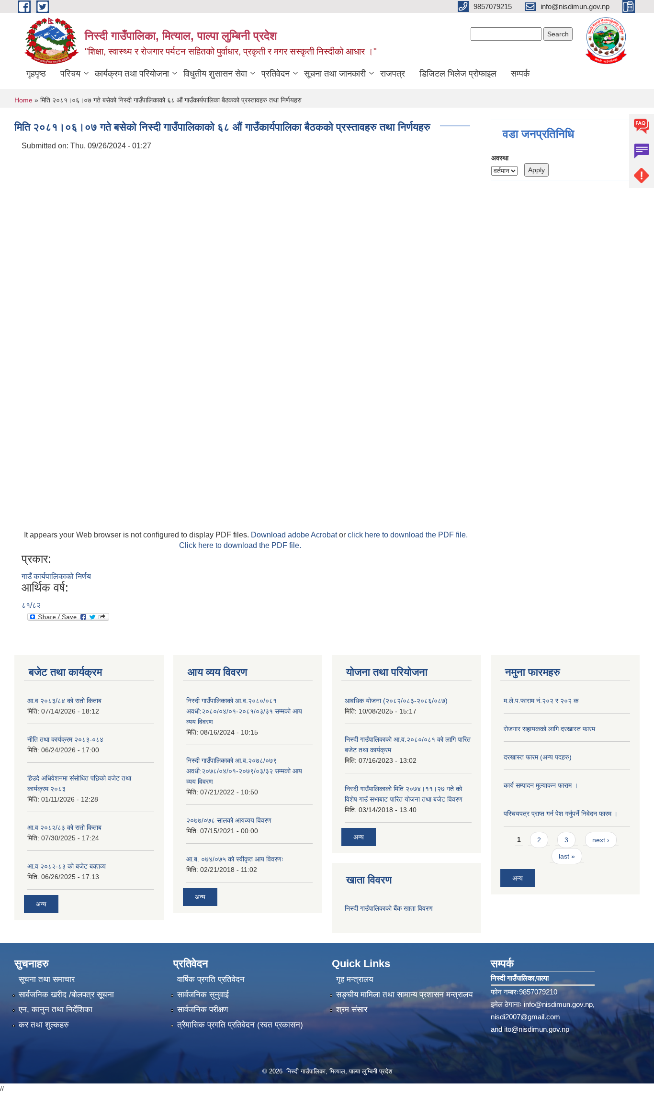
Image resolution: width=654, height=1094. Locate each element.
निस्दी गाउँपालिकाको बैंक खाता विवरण (389, 908)
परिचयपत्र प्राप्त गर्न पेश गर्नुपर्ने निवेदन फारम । (561, 813)
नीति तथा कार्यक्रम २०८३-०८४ (65, 739)
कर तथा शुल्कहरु (44, 1024)
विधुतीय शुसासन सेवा (215, 73)
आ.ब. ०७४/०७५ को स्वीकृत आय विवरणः (234, 859)
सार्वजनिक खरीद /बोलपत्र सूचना (66, 994)
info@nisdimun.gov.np (558, 1004)
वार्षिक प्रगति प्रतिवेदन (211, 979)
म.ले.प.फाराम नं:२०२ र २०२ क (541, 700)
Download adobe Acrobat (295, 535)
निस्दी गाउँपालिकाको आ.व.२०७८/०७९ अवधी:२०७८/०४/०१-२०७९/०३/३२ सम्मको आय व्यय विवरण (244, 771)
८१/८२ (31, 605)
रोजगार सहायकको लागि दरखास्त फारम (549, 729)
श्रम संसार (351, 1009)
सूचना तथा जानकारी (335, 73)
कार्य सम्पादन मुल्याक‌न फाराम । (541, 785)
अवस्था (499, 158)
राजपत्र (392, 73)
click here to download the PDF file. (408, 535)
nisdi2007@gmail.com (525, 1017)
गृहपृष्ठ (36, 73)
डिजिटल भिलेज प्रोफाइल (457, 73)
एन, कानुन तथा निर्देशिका (55, 1009)
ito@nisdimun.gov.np (536, 1029)
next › (600, 840)
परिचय (70, 73)
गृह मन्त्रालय (354, 979)
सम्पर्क (520, 73)
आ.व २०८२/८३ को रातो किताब (64, 827)
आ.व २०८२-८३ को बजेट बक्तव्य (66, 866)
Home (23, 100)
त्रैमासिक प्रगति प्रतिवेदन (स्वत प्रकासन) (240, 1024)
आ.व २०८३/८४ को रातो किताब (64, 700)
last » (567, 856)
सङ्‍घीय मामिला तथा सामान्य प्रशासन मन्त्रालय (404, 994)
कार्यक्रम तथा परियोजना (132, 73)
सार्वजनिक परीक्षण (202, 1009)
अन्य (41, 904)
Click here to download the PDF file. (240, 545)
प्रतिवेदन (275, 73)
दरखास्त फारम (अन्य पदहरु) (538, 757)
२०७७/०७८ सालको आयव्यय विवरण (228, 820)
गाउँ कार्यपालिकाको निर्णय (56, 576)
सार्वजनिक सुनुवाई (203, 994)
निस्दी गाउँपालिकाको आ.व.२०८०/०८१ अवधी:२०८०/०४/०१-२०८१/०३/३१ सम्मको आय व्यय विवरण (244, 711)
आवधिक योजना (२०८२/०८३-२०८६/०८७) (396, 700)
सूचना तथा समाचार (47, 979)
